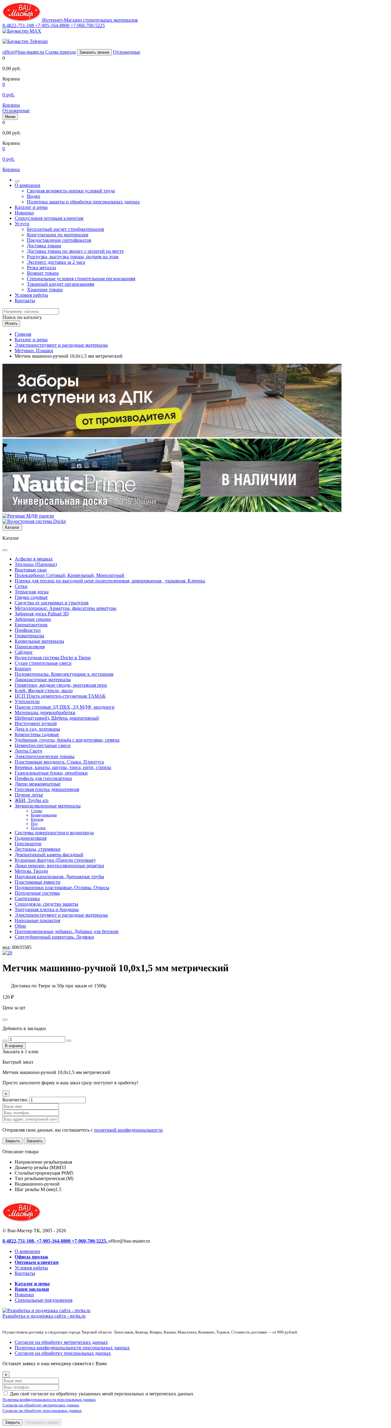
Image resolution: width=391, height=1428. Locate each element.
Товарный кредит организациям (60, 284)
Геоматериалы (29, 635)
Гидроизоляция (30, 838)
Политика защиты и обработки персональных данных (83, 201)
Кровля (37, 819)
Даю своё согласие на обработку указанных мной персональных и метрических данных (101, 1393)
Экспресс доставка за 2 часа (56, 262)
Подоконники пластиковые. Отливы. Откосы (62, 887)
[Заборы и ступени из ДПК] (172, 435)
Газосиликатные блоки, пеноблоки (51, 772)
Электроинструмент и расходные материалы (61, 345)
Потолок (38, 828)
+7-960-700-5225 (88, 25)
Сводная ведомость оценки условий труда (71, 190)
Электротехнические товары (45, 756)
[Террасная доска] (172, 510)
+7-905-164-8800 (53, 25)
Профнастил (28, 630)
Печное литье (29, 794)
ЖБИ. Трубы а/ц (32, 800)
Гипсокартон (28, 843)
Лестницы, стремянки (37, 849)
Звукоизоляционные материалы (48, 805)
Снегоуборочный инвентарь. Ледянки (54, 936)
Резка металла (41, 267)
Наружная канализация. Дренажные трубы (59, 876)
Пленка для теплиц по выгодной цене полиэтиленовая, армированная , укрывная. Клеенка (110, 580)
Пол (34, 823)
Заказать (34, 1141)
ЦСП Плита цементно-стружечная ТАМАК (60, 696)
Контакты (25, 300)
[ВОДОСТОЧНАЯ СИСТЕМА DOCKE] (34, 521)
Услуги (22, 223)
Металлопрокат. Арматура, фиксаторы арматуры (65, 608)
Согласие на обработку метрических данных (61, 1342)
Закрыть (12, 1141)
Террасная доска (32, 591)
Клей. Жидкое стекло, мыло (44, 690)
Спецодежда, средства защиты (46, 904)
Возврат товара (43, 273)
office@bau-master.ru (23, 52)
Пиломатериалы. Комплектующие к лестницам (64, 674)
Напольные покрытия (37, 920)
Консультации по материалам (57, 234)
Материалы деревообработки (45, 712)
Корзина (11, 105)
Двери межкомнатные (37, 783)
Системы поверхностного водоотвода (54, 832)
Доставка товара (44, 245)
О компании (27, 185)
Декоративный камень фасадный (49, 854)
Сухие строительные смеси (43, 663)
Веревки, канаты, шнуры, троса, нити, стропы (63, 767)
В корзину (14, 1045)
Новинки (24, 212)
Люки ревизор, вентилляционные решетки (59, 865)
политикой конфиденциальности (128, 1130)
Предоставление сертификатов (59, 240)
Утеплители (27, 701)
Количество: (15, 1099)
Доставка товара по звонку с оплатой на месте (75, 251)
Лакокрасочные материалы (43, 679)
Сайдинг (24, 652)
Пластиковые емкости (37, 882)
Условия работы (31, 295)
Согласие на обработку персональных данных (63, 1353)
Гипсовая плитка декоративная (47, 789)
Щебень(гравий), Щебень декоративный (57, 718)
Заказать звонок (94, 52)
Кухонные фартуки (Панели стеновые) (55, 860)
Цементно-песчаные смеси (43, 745)
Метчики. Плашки (34, 350)
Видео (33, 196)
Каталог (12, 527)
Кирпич (23, 668)
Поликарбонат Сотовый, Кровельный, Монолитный (69, 575)
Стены (36, 811)
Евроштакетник (31, 624)
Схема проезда (60, 52)
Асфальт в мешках (34, 558)
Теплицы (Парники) (36, 564)
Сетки (21, 586)
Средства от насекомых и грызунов (52, 602)
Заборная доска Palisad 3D (42, 613)
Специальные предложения (43, 1300)
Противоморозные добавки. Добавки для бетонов (67, 931)
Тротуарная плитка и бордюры (47, 909)
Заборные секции (33, 619)
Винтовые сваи (31, 569)
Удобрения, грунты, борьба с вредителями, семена (67, 740)
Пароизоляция (30, 646)
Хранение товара (45, 289)
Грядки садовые (31, 597)
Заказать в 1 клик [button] (20, 1051)
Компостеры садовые (37, 734)
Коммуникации (44, 815)
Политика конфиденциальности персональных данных (72, 1347)
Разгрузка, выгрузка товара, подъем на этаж (73, 256)
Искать (11, 323)
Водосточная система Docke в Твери (53, 657)
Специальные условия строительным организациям (81, 278)
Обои (20, 926)
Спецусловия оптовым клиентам (49, 218)
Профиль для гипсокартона (43, 778)
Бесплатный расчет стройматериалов (65, 229)
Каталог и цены (31, 207)
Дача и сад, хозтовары (37, 729)
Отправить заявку (42, 1422)
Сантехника (27, 898)
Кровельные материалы (39, 641)
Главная (23, 334)
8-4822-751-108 (18, 25)
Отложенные (126, 52)
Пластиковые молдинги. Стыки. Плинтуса (59, 761)
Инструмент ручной (36, 723)
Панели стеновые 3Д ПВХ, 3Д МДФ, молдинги (65, 707)
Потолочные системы (37, 893)
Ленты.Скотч (28, 750)
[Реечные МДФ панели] (28, 515)
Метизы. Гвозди (31, 871)
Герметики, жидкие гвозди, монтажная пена (61, 685)
